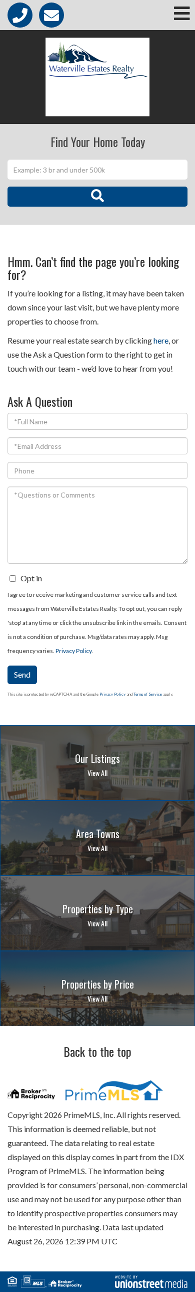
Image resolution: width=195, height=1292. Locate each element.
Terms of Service (148, 694)
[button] (98, 197)
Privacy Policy (74, 651)
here (161, 340)
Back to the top (98, 1051)
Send (22, 674)
